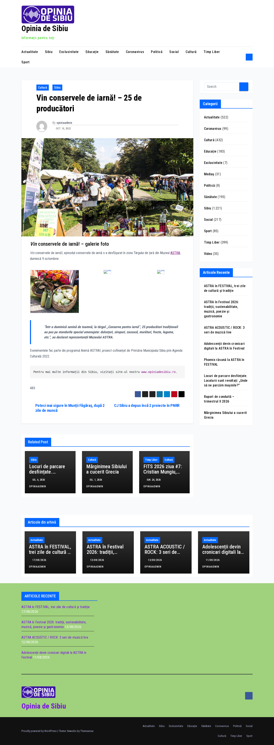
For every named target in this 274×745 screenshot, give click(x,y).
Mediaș (209, 174)
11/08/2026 (213, 560)
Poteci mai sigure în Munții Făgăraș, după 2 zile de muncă (70, 408)
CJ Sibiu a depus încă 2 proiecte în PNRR (146, 405)
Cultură (191, 52)
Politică (156, 52)
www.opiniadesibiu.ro (158, 372)
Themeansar (86, 731)
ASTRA (175, 253)
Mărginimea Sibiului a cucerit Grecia (106, 469)
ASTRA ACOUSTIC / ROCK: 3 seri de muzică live (164, 552)
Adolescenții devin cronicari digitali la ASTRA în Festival (221, 552)
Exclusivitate (69, 52)
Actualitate (29, 52)
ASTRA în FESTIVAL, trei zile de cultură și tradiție (50, 552)
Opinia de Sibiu (44, 28)
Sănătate (112, 52)
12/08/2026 (155, 560)
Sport (25, 62)
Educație (92, 52)
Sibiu (49, 52)
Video (208, 254)
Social (174, 52)
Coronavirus (135, 52)
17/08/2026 (39, 560)
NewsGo (71, 731)
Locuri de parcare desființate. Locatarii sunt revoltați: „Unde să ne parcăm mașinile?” (226, 380)
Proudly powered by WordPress (39, 731)
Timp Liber (212, 52)
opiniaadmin (64, 122)
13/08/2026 (97, 560)
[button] (241, 57)
